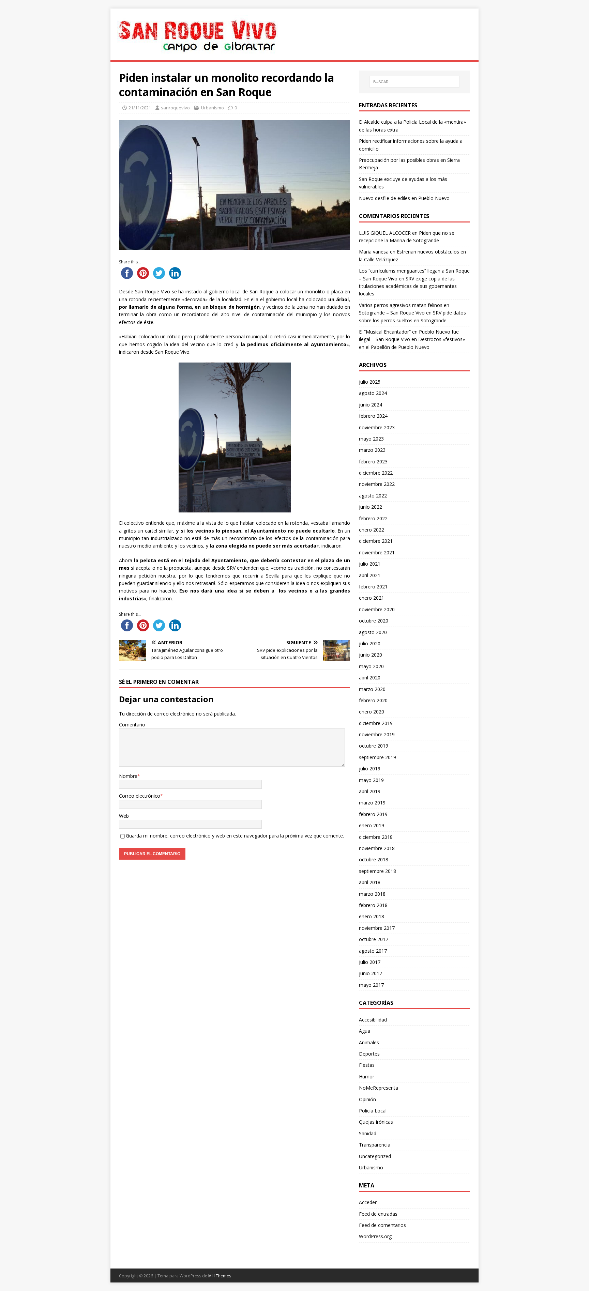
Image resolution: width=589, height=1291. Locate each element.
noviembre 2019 (377, 734)
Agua (364, 1031)
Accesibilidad (373, 1019)
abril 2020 (369, 677)
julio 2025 (369, 382)
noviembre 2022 (377, 484)
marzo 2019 (372, 802)
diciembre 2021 (376, 541)
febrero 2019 (373, 814)
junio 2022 (370, 507)
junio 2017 (370, 973)
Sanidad (367, 1133)
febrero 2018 (373, 905)
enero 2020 (371, 711)
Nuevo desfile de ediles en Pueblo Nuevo (404, 198)
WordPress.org (375, 1236)
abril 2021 (369, 575)
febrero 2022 (373, 518)
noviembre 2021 (377, 552)
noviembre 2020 (377, 609)
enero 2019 (371, 825)
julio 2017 (369, 962)
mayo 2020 (371, 666)
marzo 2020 (372, 689)
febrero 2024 (373, 416)
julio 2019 (369, 768)
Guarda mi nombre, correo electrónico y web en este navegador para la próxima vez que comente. (235, 835)
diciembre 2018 (376, 837)
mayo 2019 (371, 780)
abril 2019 (369, 791)
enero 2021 (371, 598)
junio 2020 (370, 654)
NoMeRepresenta (378, 1088)
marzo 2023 (372, 450)
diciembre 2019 (376, 723)
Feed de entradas (378, 1214)
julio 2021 (369, 563)
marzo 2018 (372, 894)
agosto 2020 (373, 632)
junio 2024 (370, 404)
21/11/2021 (140, 108)
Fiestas (367, 1065)
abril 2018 (369, 882)
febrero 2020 (373, 700)
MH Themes (219, 1276)
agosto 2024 (373, 393)
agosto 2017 (373, 951)
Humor (366, 1076)
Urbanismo (212, 108)
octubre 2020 (373, 620)
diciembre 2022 (376, 473)
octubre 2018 (373, 859)
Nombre (128, 776)
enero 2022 (371, 529)
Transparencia (374, 1144)
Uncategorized (375, 1156)
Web (124, 816)
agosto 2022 (373, 495)
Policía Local (373, 1110)
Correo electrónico (139, 796)
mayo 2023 (371, 438)
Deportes (369, 1053)
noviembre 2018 (377, 848)
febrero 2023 (373, 461)
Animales (369, 1042)
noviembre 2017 (377, 928)
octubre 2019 (373, 745)
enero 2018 (371, 916)
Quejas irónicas (376, 1122)
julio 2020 (369, 643)
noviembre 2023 (377, 427)
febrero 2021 (373, 586)
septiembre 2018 (377, 871)
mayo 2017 (371, 985)
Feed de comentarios (382, 1225)
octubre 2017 (373, 939)
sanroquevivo (175, 108)
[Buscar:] (414, 82)
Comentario (132, 724)
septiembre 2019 (377, 757)
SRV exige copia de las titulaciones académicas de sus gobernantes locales (408, 286)
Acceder (368, 1202)
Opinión (367, 1099)
